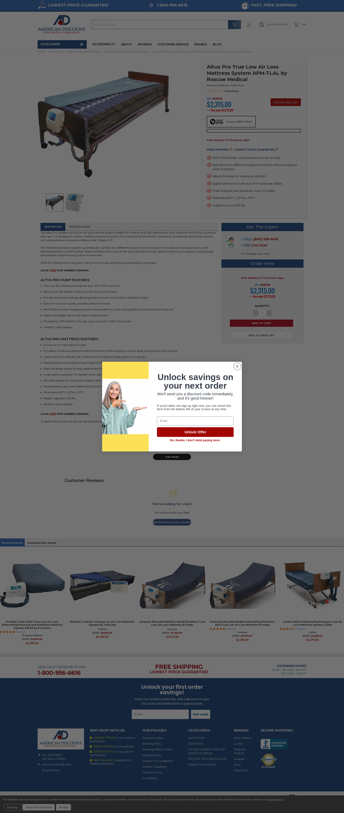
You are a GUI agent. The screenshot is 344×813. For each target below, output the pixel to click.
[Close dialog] (237, 366)
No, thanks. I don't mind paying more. (195, 440)
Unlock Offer (195, 432)
